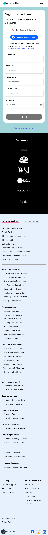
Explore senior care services (15, 453)
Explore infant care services (15, 414)
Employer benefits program (33, 501)
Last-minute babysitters (13, 390)
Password (9, 100)
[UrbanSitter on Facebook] (32, 532)
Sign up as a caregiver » (24, 128)
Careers (28, 492)
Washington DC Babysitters (15, 297)
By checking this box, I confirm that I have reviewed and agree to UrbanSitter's (24, 46)
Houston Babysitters (12, 289)
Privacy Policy (13, 49)
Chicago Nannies (10, 338)
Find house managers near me (16, 471)
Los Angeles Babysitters (13, 285)
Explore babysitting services (15, 273)
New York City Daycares (13, 352)
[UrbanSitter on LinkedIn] (44, 532)
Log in (41, 3)
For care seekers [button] (10, 221)
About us (29, 484)
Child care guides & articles (13, 236)
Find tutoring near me (12, 404)
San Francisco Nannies (13, 330)
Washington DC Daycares (14, 368)
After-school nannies (11, 259)
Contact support (9, 484)
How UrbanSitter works (12, 228)
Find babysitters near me (14, 277)
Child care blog (8, 240)
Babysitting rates (9, 244)
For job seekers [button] (31, 221)
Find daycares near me (13, 348)
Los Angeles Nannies (12, 322)
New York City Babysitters (14, 281)
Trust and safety (32, 488)
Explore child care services (14, 428)
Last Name (9, 66)
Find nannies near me (12, 315)
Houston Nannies (10, 326)
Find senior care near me (14, 456)
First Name (10, 54)
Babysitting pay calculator (13, 248)
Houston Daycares (11, 360)
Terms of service (8, 519)
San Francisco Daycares (13, 364)
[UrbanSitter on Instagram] (38, 532)
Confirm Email (11, 89)
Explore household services (15, 467)
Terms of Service (27, 49)
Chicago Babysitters (12, 301)
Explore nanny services (13, 311)
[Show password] (41, 105)
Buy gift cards (8, 492)
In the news (30, 496)
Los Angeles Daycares (12, 356)
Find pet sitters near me (13, 442)
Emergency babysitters (13, 386)
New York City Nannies (13, 319)
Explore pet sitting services (15, 438)
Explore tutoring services (14, 400)
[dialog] (3, 531)
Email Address (11, 77)
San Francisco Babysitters (14, 293)
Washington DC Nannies (13, 334)
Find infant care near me (13, 418)
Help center (7, 488)
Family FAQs (7, 232)
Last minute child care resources (16, 252)
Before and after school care (14, 255)
